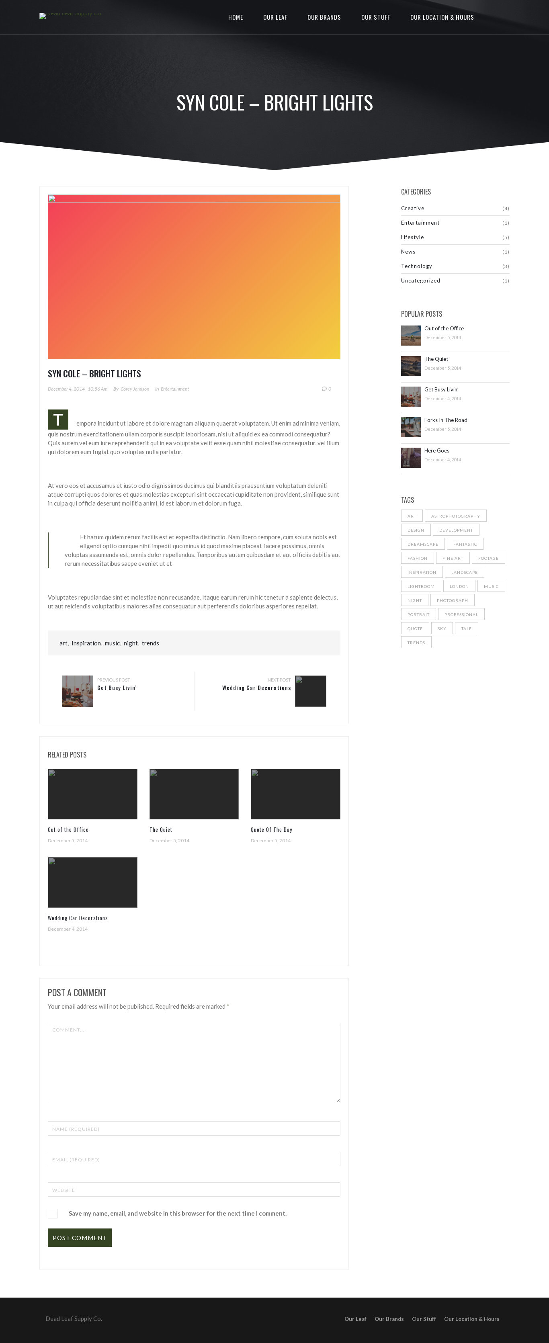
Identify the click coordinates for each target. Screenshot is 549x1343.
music (112, 643)
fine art (452, 558)
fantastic (465, 544)
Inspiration (86, 643)
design (416, 530)
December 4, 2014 (66, 389)
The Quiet (161, 829)
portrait (419, 614)
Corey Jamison (135, 389)
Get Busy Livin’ (117, 687)
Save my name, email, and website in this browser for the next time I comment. (178, 1213)
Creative (412, 208)
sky (442, 628)
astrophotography (455, 516)
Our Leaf (275, 16)
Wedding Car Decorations (256, 687)
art (63, 643)
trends (150, 643)
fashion (418, 558)
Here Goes (436, 451)
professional (461, 614)
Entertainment (175, 389)
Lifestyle (412, 237)
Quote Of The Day (271, 829)
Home (235, 16)
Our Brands (324, 16)
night (131, 643)
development (456, 530)
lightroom (421, 586)
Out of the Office (68, 829)
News (408, 251)
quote (415, 628)
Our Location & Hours (442, 16)
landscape (464, 572)
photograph (452, 600)
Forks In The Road (445, 420)
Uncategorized (420, 280)
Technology (416, 266)
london (459, 586)
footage (488, 558)
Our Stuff (375, 16)
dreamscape (423, 544)
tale (466, 628)
